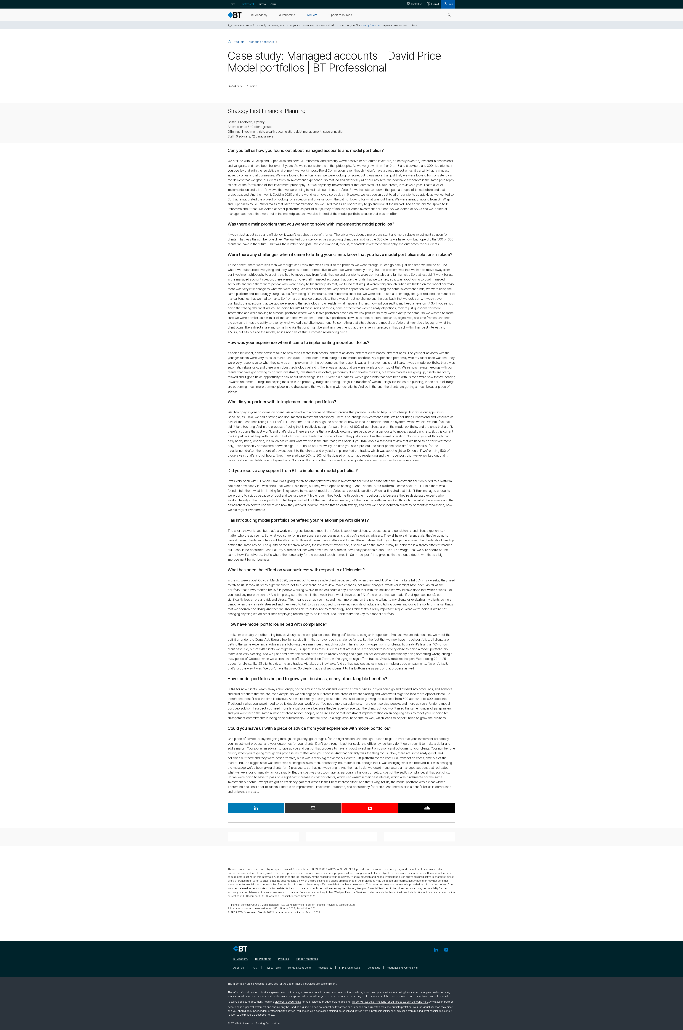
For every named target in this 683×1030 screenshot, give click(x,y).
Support (435, 3)
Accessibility (325, 967)
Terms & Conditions (299, 967)
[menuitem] (259, 15)
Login (451, 3)
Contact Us (416, 3)
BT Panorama (263, 958)
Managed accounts (261, 42)
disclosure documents (288, 1001)
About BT (275, 3)
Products (238, 42)
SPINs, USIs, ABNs (350, 967)
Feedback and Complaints (402, 967)
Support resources (307, 958)
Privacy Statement (371, 25)
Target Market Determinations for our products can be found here (390, 1001)
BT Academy (240, 958)
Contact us (373, 967)
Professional (248, 3)
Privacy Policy (273, 967)
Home (232, 3)
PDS (254, 967)
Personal (262, 3)
